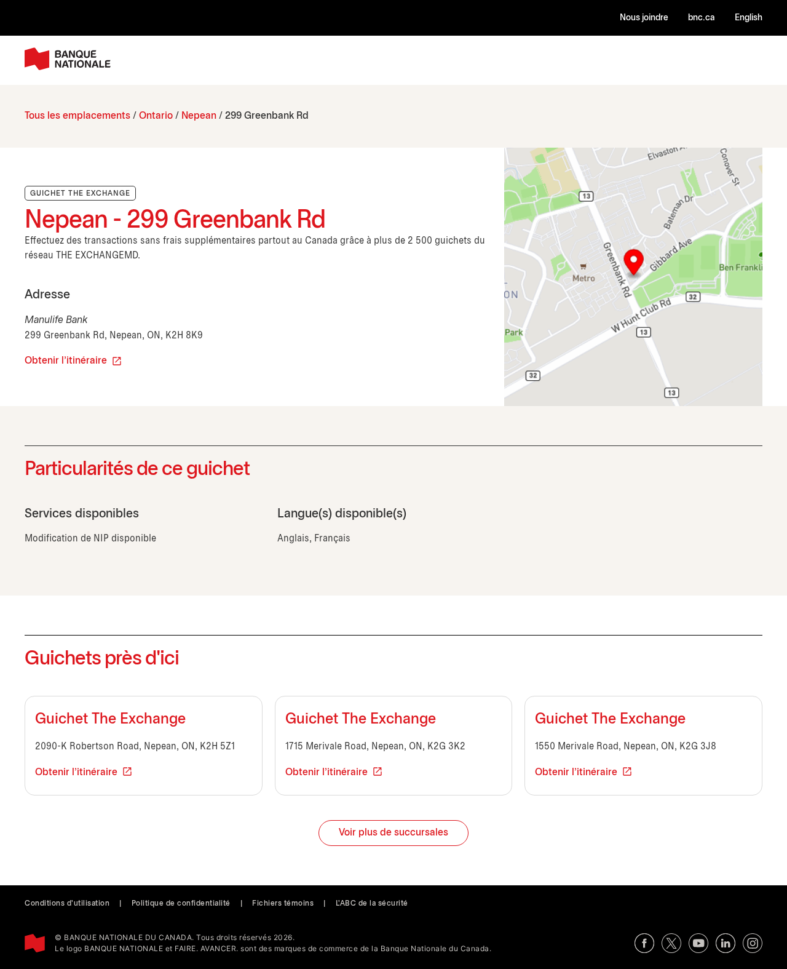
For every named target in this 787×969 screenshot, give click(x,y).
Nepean (198, 116)
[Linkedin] (725, 943)
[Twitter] (671, 943)
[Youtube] (698, 943)
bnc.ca (701, 18)
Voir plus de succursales (393, 832)
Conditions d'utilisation (67, 903)
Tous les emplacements (77, 116)
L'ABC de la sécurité (372, 903)
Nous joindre (644, 18)
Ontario (156, 116)
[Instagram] (752, 943)
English (748, 18)
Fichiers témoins (283, 903)
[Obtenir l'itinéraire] (633, 277)
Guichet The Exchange (110, 720)
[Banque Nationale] (68, 59)
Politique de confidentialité (181, 903)
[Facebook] (644, 943)
